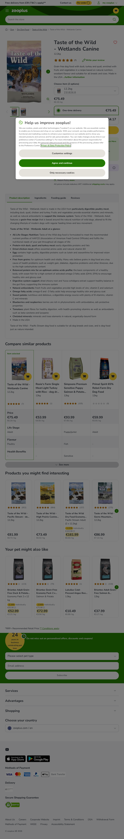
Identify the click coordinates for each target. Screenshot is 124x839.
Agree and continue (62, 163)
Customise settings (62, 153)
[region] (62, 148)
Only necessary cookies (62, 172)
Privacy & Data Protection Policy (56, 145)
